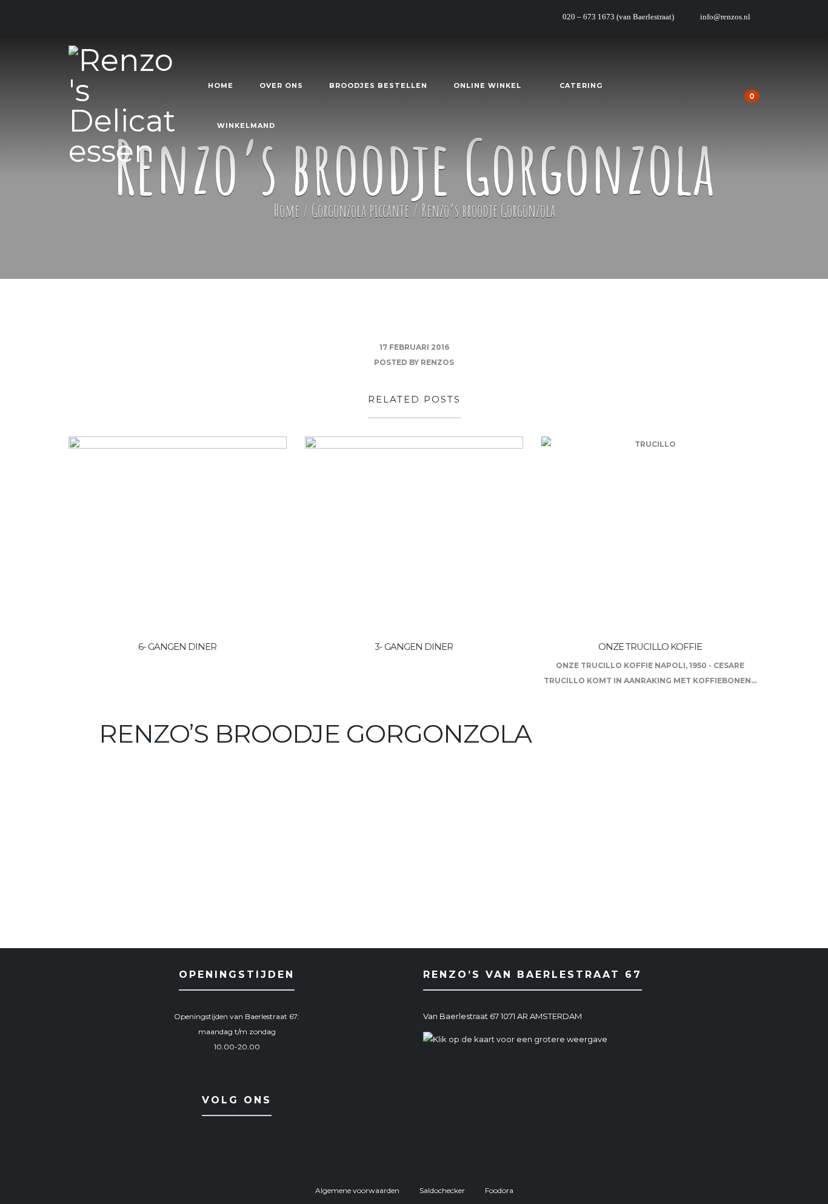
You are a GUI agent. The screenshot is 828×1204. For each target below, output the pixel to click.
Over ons (281, 85)
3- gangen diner (414, 646)
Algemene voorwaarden (357, 1190)
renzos (437, 362)
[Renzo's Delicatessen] (123, 106)
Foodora (499, 1190)
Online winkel (487, 85)
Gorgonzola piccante (360, 210)
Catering (581, 85)
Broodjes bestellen (378, 85)
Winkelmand (246, 125)
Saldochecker (442, 1190)
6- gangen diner (177, 646)
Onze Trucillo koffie (650, 646)
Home (220, 85)
